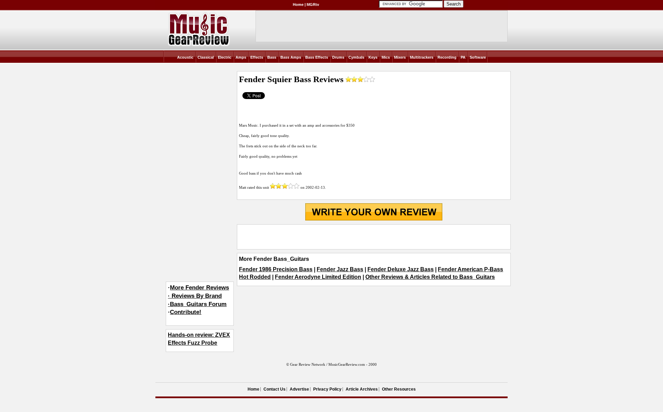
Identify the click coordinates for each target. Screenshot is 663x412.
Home (298, 4)
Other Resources (399, 389)
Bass (271, 57)
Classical (206, 57)
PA (463, 57)
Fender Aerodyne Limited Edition (318, 277)
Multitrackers (421, 57)
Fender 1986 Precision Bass (276, 269)
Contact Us (274, 389)
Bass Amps (290, 57)
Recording (447, 57)
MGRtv (313, 4)
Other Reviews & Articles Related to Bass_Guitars (430, 277)
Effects (256, 57)
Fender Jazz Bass (340, 269)
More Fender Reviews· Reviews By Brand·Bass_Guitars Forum (198, 295)
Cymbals (356, 57)
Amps (241, 57)
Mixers (400, 57)
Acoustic (185, 57)
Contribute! (185, 312)
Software (478, 57)
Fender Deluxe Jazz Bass (400, 269)
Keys (372, 57)
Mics (386, 57)
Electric (224, 57)
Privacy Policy (327, 389)
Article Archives (362, 389)
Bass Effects (316, 57)
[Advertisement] (373, 236)
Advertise (299, 389)
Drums (338, 57)
